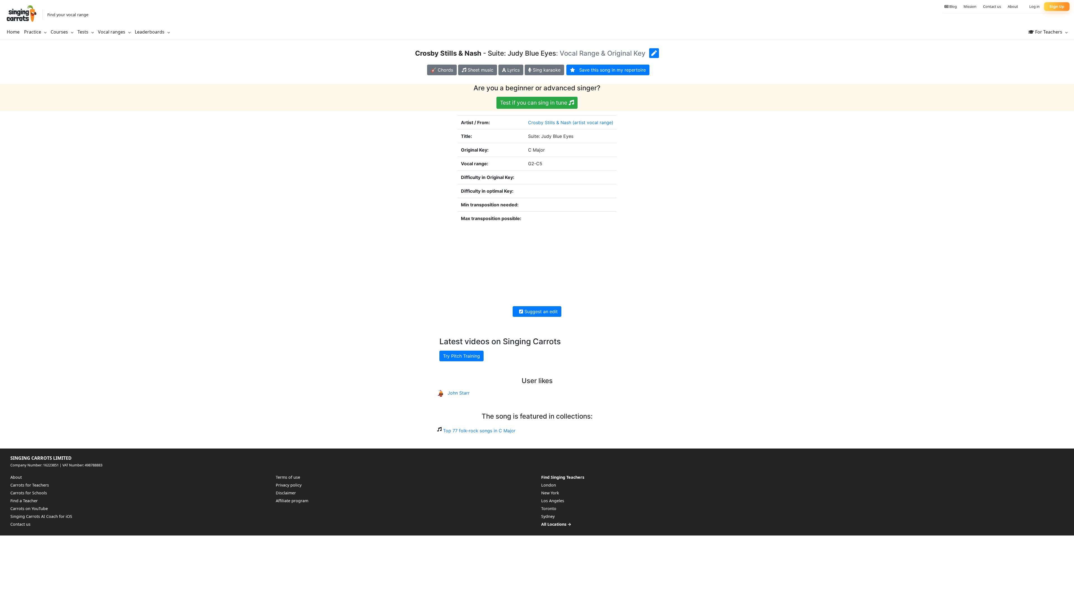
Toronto (548, 508)
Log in (1034, 6)
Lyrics (513, 70)
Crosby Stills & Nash (549, 122)
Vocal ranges (112, 32)
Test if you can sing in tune (534, 102)
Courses (60, 32)
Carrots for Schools (28, 493)
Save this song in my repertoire (610, 70)
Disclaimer (286, 493)
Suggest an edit (540, 311)
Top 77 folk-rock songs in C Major (479, 430)
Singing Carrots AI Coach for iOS (41, 516)
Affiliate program (292, 500)
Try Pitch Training (461, 356)
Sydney (548, 516)
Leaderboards (150, 32)
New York (550, 493)
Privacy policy (289, 485)
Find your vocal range (67, 14)
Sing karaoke (545, 70)
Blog (952, 6)
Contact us (992, 6)
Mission (970, 6)
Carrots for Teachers (29, 485)
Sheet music (479, 70)
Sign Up (1056, 6)
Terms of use (288, 477)
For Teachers (1048, 32)
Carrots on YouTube (29, 508)
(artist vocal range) (593, 122)
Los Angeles (552, 500)
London (548, 485)
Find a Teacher (24, 500)
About (1013, 6)
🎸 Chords (442, 70)
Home (13, 32)
